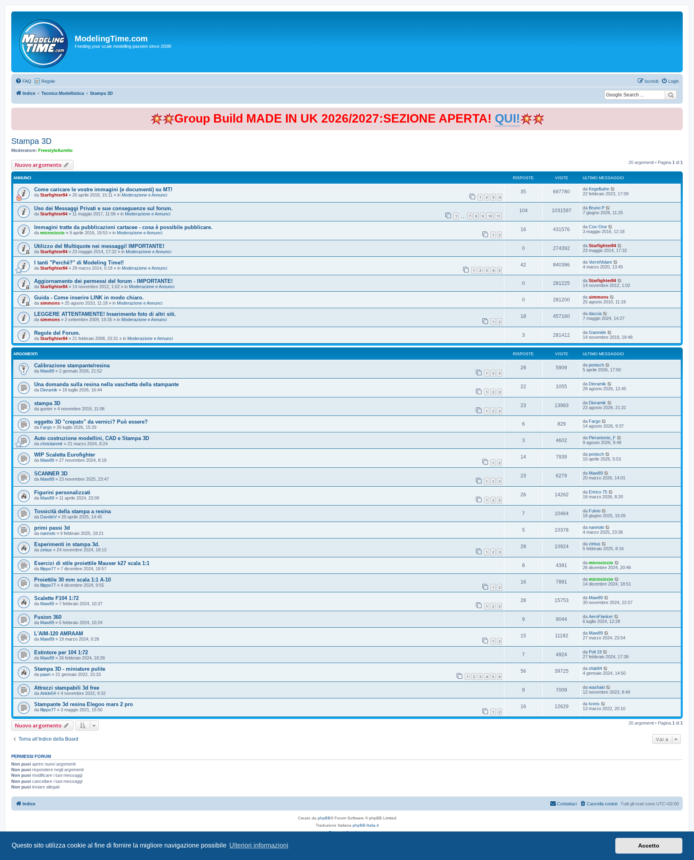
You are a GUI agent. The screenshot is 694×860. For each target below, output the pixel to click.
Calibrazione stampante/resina (72, 365)
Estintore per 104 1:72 (61, 652)
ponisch (596, 364)
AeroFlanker (601, 616)
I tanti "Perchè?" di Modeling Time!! (79, 263)
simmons (50, 303)
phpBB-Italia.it (366, 825)
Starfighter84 (53, 194)
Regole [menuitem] (48, 81)
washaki (597, 687)
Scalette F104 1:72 (56, 598)
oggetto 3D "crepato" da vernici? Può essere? (91, 422)
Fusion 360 (47, 617)
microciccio (52, 232)
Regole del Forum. (57, 333)
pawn (45, 674)
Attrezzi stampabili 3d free (66, 688)
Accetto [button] (648, 845)
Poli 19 (595, 651)
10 (490, 216)
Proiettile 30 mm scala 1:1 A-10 (72, 580)
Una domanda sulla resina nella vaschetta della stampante (106, 384)
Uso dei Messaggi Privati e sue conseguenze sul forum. (103, 208)
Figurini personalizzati (62, 492)
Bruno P (596, 207)
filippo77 (48, 568)
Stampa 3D (31, 141)
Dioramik (48, 389)
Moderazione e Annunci (144, 194)
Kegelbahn (599, 188)
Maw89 (47, 371)
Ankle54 (48, 693)
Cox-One (598, 226)
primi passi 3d (52, 528)
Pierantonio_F (602, 437)
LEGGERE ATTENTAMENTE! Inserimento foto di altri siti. (105, 314)
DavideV (48, 516)
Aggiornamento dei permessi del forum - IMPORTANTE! (103, 281)
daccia (595, 313)
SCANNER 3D (50, 474)
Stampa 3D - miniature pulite (69, 669)
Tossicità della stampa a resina (72, 511)
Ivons (594, 703)
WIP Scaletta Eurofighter (64, 455)
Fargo (46, 427)
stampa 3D (47, 403)
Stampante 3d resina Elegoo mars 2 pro (83, 704)
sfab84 (595, 668)
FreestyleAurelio (55, 150)
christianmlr (51, 443)
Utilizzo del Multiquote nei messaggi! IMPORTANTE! (99, 246)
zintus (46, 549)
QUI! (507, 118)
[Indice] (44, 41)
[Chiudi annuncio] (677, 112)
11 (498, 216)
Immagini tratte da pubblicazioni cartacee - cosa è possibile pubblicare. (123, 227)
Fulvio (594, 510)
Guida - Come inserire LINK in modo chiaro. (89, 298)
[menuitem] (23, 81)
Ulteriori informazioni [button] (258, 845)
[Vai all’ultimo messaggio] (613, 188)
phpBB (324, 818)
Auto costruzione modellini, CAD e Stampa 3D (91, 438)
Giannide (597, 332)
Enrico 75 (598, 491)
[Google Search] (671, 95)
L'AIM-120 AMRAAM (58, 634)
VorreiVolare (600, 262)
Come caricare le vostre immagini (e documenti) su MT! (103, 189)
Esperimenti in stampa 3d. (67, 544)
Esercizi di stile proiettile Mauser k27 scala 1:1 (91, 563)
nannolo (47, 533)
